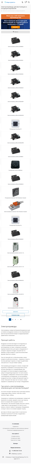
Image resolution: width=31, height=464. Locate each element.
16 (20, 319)
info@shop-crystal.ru (17, 453)
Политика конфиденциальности (15, 430)
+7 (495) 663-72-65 (17, 450)
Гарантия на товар (15, 440)
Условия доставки (15, 438)
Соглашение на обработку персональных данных (15, 428)
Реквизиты (15, 426)
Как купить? (15, 433)
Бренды (15, 443)
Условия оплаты (15, 436)
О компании (15, 423)
